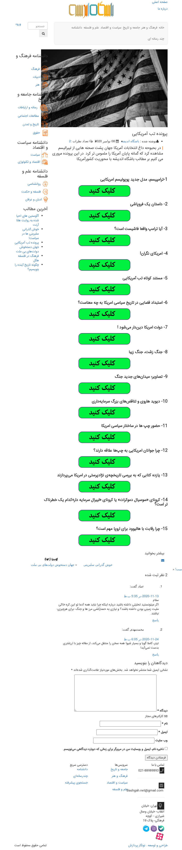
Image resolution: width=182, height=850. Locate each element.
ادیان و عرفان (34, 199)
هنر (39, 85)
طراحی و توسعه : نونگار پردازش (148, 845)
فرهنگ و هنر (149, 27)
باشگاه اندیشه (130, 141)
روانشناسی (35, 184)
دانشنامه (76, 27)
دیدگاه (162, 711)
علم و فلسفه (91, 27)
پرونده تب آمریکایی (27, 242)
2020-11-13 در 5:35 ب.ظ (141, 596)
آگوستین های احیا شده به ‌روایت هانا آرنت (27, 220)
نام (165, 723)
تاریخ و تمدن (32, 124)
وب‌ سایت (161, 740)
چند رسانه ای (156, 39)
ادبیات (37, 77)
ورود (18, 24)
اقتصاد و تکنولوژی (29, 162)
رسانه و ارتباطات (29, 107)
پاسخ (155, 620)
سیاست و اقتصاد (111, 27)
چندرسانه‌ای (80, 776)
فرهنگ (36, 69)
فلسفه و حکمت (32, 192)
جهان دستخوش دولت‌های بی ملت (52, 564)
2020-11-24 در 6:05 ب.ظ (141, 639)
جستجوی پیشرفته (76, 783)
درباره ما (163, 9)
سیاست (35, 155)
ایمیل (163, 732)
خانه (161, 27)
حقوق (38, 133)
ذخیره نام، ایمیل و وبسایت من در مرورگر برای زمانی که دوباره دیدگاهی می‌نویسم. (113, 749)
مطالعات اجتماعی (30, 116)
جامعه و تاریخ (131, 27)
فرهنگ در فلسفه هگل (28, 258)
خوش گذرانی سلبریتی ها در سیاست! (30, 234)
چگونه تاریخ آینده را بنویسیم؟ (27, 267)
